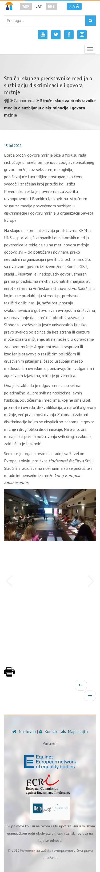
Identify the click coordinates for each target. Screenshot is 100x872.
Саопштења (24, 100)
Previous (8, 580)
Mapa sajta (77, 731)
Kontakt (51, 731)
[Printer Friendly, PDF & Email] (9, 674)
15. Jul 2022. (13, 146)
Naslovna (27, 731)
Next (92, 580)
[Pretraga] (90, 20)
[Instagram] (82, 34)
